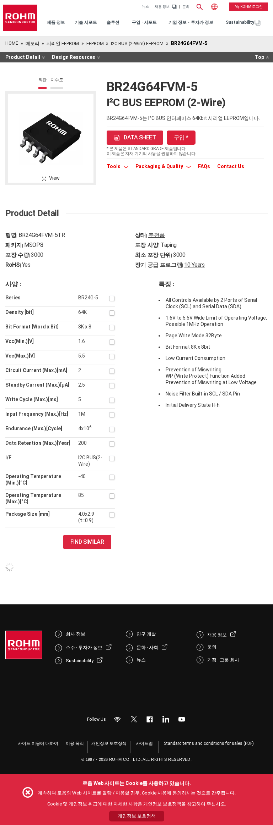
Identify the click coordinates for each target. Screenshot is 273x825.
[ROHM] (20, 18)
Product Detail (22, 57)
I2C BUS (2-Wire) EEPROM (137, 43)
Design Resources (73, 57)
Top (259, 57)
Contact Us (230, 166)
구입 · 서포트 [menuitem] (144, 22)
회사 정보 (75, 634)
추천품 (156, 235)
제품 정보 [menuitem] (56, 22)
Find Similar (87, 541)
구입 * (181, 137)
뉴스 (145, 7)
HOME (11, 43)
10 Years (194, 264)
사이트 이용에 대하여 (38, 743)
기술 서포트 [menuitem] (86, 22)
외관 (42, 79)
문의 (185, 7)
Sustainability (240, 22)
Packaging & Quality (159, 166)
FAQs (204, 166)
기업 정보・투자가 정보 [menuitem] (190, 22)
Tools (114, 166)
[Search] (199, 6)
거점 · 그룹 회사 (223, 660)
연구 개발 (146, 634)
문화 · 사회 (147, 647)
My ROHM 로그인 (249, 7)
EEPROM (95, 43)
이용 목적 (75, 743)
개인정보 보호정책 (109, 743)
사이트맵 (144, 743)
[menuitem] (240, 22)
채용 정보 (162, 7)
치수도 (56, 79)
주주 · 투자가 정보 (84, 647)
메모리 (32, 43)
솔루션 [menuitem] (113, 22)
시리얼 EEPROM (63, 43)
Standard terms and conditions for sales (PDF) (209, 743)
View (54, 178)
